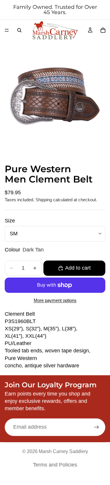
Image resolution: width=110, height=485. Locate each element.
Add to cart (78, 268)
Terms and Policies (55, 465)
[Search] (19, 30)
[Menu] (6, 30)
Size (10, 221)
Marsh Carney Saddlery (63, 451)
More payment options (55, 300)
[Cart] (103, 30)
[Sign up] (96, 427)
